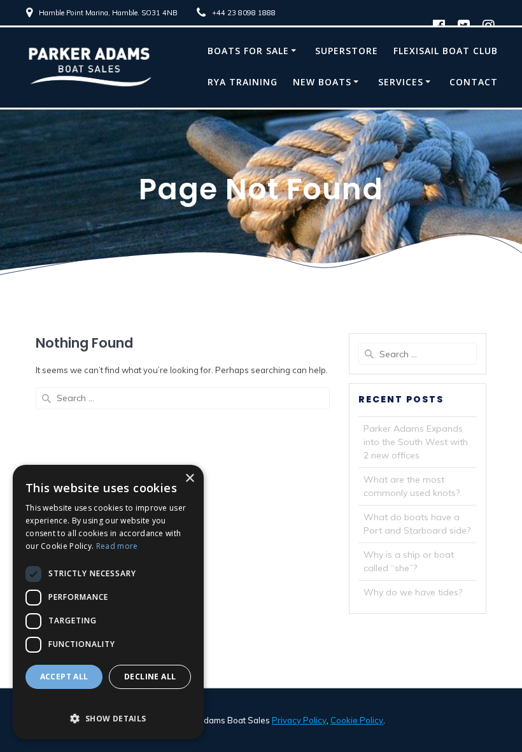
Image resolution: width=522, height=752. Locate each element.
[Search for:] (183, 398)
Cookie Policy (356, 720)
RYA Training (243, 82)
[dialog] (108, 602)
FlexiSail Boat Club (445, 51)
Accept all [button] (64, 676)
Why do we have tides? (412, 592)
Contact (473, 82)
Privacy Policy (299, 720)
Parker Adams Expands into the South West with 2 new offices (415, 442)
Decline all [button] (150, 676)
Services (400, 82)
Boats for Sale (248, 51)
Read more (117, 546)
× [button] (189, 478)
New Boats (322, 82)
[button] (108, 712)
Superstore (346, 51)
